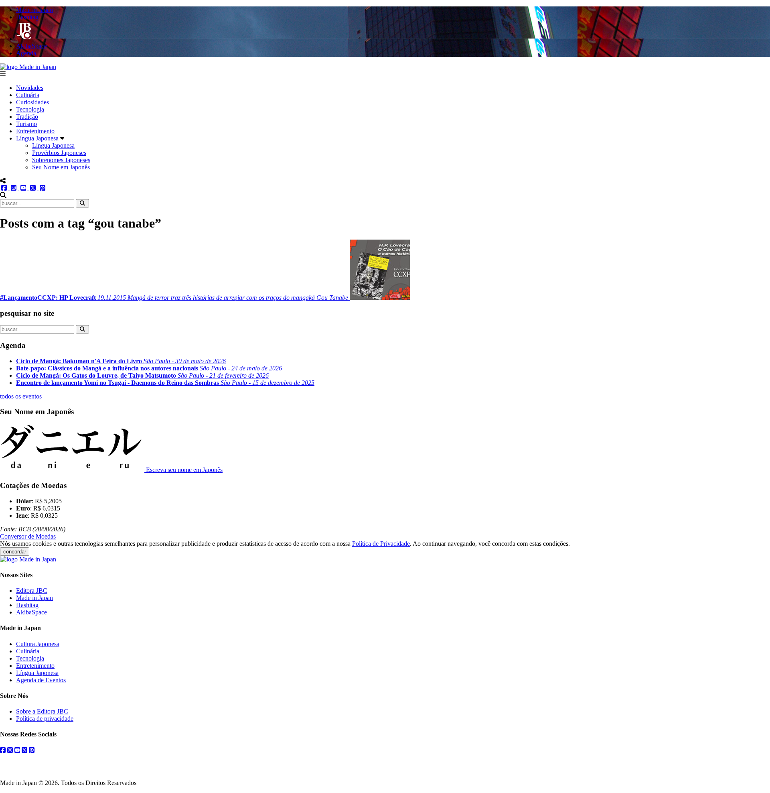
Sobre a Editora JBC (42, 711)
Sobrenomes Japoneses (61, 160)
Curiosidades (32, 102)
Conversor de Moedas (28, 536)
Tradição (27, 116)
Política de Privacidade (381, 543)
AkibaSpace (31, 612)
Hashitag (27, 605)
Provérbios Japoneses (59, 152)
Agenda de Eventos (41, 680)
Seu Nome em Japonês (61, 167)
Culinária (27, 95)
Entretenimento (35, 131)
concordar (14, 552)
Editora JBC (31, 590)
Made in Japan (34, 597)
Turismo (26, 123)
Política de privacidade (44, 718)
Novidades (29, 87)
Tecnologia (30, 109)
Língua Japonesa (37, 138)
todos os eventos (21, 396)
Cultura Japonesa (37, 643)
